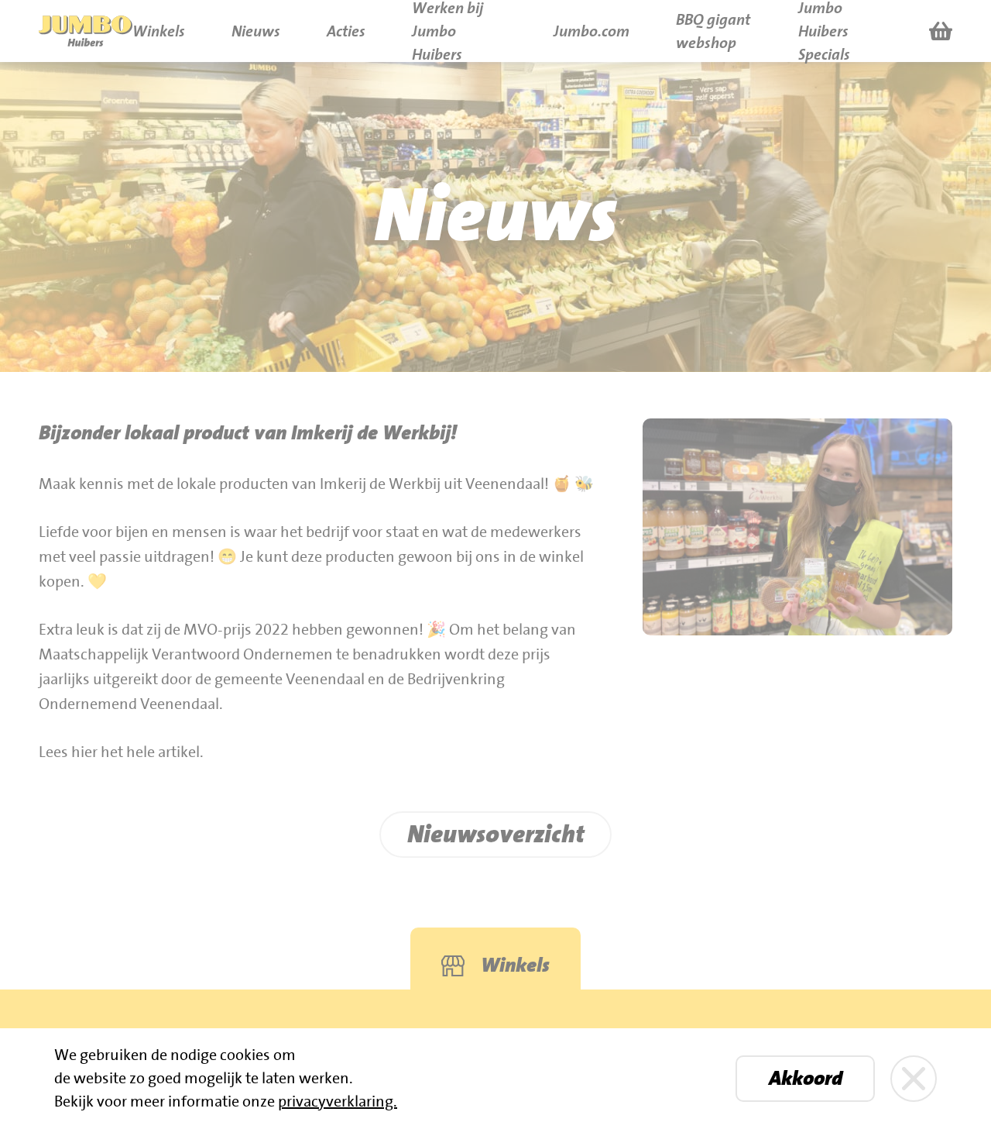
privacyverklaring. (337, 1102)
